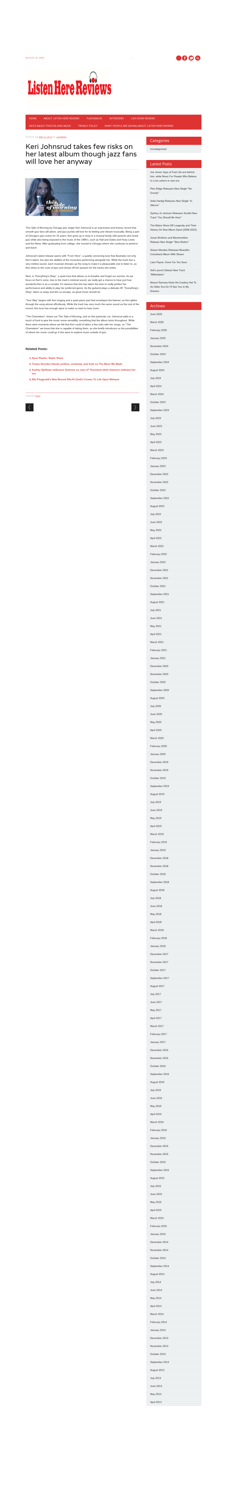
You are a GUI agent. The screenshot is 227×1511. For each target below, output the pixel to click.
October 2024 (158, 354)
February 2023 (158, 458)
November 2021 (159, 578)
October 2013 (158, 1354)
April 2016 (156, 1114)
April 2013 (156, 1402)
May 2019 (155, 818)
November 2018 (159, 866)
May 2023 (155, 434)
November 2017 (159, 962)
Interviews (116, 118)
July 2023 (155, 418)
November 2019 (159, 770)
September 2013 (159, 1362)
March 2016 (157, 1122)
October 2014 (158, 1258)
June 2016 (156, 1098)
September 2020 (159, 690)
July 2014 (155, 1282)
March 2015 (157, 1218)
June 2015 (156, 1194)
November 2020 (159, 674)
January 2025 (158, 338)
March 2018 (157, 930)
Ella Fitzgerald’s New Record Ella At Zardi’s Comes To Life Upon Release (75, 379)
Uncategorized (158, 149)
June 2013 (156, 1386)
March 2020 (157, 738)
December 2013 (159, 1338)
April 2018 (156, 922)
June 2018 (156, 906)
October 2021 (158, 586)
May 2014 (155, 1298)
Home (33, 118)
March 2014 (157, 1314)
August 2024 (157, 370)
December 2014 (159, 1242)
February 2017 (158, 1034)
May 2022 (155, 530)
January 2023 (158, 466)
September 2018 (159, 882)
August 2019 (157, 794)
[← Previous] (30, 407)
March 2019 (157, 834)
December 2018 (159, 858)
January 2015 (158, 1234)
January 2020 (158, 754)
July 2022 (155, 514)
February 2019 (158, 842)
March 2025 (157, 322)
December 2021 (159, 570)
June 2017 (156, 1002)
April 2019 (156, 826)
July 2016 (155, 1090)
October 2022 (158, 490)
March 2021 (157, 642)
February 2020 (158, 746)
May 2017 (155, 1010)
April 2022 (156, 538)
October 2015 (158, 1162)
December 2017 (159, 954)
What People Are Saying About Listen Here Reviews (139, 125)
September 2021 (159, 594)
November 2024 (159, 346)
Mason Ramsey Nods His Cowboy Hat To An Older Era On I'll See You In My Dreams (173, 286)
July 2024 (155, 378)
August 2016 (157, 1082)
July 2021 (155, 610)
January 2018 (158, 946)
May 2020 (155, 722)
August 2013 (157, 1370)
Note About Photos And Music (50, 125)
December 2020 (159, 666)
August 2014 (157, 1274)
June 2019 (156, 810)
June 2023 (156, 426)
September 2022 (159, 498)
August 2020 (157, 698)
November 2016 (159, 1058)
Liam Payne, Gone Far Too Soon (168, 262)
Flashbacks (94, 118)
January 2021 (158, 658)
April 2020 (156, 730)
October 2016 (158, 1066)
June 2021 (156, 618)
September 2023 (159, 410)
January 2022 (158, 562)
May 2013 (155, 1394)
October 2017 (158, 970)
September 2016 (159, 1074)
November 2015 (159, 1154)
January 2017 (158, 1042)
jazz (37, 395)
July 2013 (155, 1378)
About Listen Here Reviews (61, 118)
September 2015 (159, 1170)
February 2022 (158, 554)
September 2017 (159, 978)
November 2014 (159, 1250)
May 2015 (155, 1202)
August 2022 (157, 506)
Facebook (184, 58)
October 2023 (158, 402)
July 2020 (155, 706)
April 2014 (156, 1306)
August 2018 (157, 890)
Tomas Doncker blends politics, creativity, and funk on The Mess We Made (77, 363)
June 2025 (156, 314)
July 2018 (155, 898)
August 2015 (157, 1178)
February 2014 (158, 1322)
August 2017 (157, 986)
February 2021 (158, 650)
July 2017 (155, 994)
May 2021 (155, 626)
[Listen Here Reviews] (69, 107)
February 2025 (158, 330)
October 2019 (158, 778)
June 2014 (156, 1290)
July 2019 (155, 802)
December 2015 (159, 1146)
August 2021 (157, 602)
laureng (61, 137)
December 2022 (159, 474)
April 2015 (156, 1210)
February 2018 (158, 938)
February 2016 (158, 1130)
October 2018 (158, 874)
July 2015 (155, 1186)
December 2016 (159, 1050)
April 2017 (156, 1018)
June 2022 (156, 522)
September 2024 (159, 362)
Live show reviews (143, 118)
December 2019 (159, 762)
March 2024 (157, 394)
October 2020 (158, 682)
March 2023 (157, 450)
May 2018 (155, 914)
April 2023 (156, 442)
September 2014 (159, 1266)
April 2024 (156, 386)
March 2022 (157, 546)
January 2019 (158, 850)
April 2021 (156, 634)
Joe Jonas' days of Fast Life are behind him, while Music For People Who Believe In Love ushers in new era (173, 176)
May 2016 (155, 1106)
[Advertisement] (106, 29)
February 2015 (158, 1226)
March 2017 (157, 1026)
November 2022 (159, 482)
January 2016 (158, 1138)
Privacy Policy (88, 125)
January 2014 (158, 1330)
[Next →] (135, 407)
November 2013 (159, 1346)
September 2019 (159, 786)
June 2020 (156, 714)
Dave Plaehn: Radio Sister (47, 358)
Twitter (191, 58)
